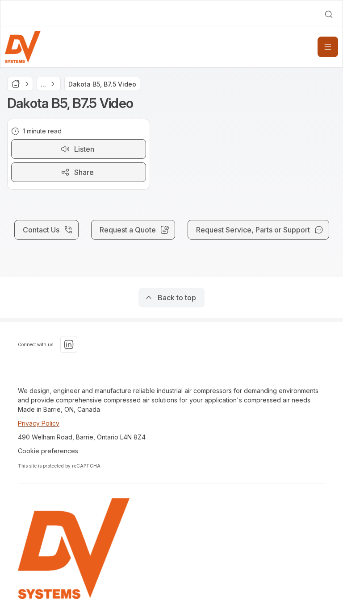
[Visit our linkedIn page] (68, 344)
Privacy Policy (38, 423)
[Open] (328, 47)
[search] (328, 14)
